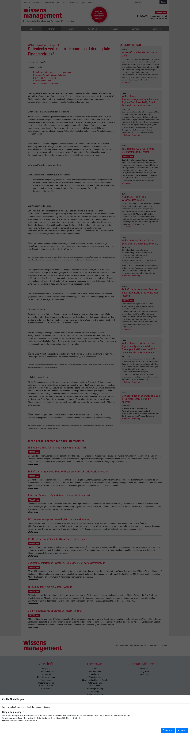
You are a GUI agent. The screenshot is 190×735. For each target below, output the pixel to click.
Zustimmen (168, 730)
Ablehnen (182, 730)
